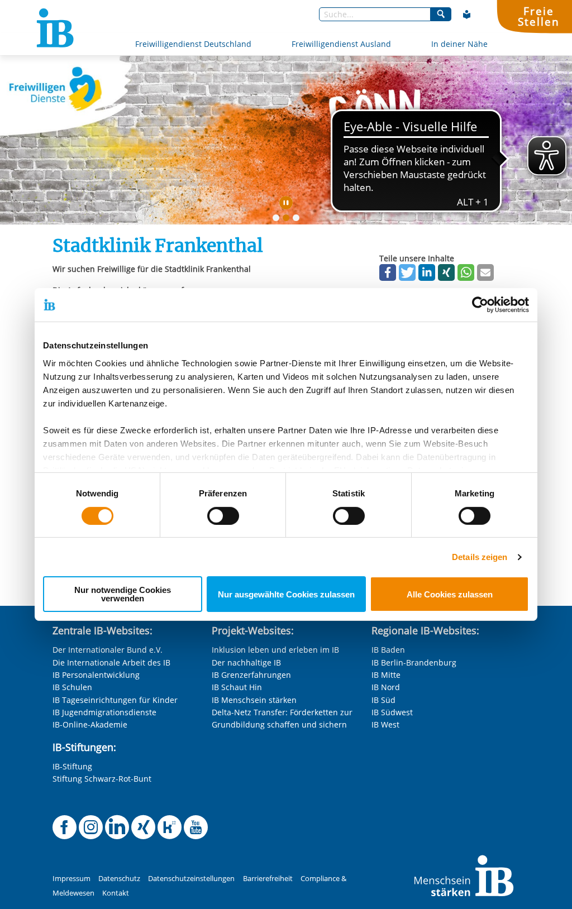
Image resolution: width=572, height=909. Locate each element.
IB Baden (388, 649)
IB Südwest (392, 712)
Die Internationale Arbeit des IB (111, 662)
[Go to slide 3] (298, 220)
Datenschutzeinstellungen (191, 878)
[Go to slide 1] (278, 220)
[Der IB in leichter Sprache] (467, 14)
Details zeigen (479, 557)
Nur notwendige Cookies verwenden (122, 594)
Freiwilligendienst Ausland (341, 44)
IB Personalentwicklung (96, 674)
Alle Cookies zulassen (450, 594)
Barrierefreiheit (268, 878)
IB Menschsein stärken (254, 700)
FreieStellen (538, 16)
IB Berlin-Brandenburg (413, 662)
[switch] (223, 516)
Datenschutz (119, 878)
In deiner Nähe (459, 44)
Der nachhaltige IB (246, 662)
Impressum (71, 878)
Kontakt (115, 893)
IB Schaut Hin (237, 687)
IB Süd (383, 700)
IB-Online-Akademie (90, 724)
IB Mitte (386, 674)
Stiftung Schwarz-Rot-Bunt (102, 778)
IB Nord (385, 687)
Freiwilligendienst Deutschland (193, 44)
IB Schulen (72, 687)
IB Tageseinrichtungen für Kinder (115, 700)
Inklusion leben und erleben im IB (275, 649)
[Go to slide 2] (288, 220)
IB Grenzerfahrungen (251, 674)
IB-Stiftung (72, 766)
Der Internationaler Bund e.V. (108, 649)
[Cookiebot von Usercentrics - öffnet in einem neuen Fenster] (480, 304)
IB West (385, 724)
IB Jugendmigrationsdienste (104, 712)
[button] (387, 272)
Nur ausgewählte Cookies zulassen (286, 594)
